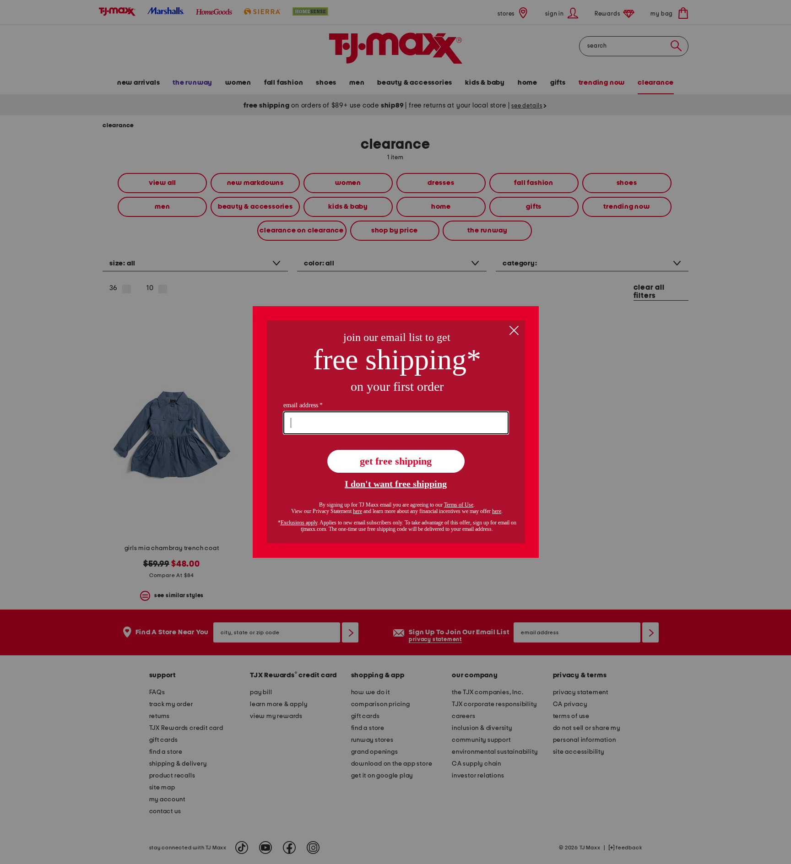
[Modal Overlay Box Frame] (396, 432)
